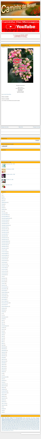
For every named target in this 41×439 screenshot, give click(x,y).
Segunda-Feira (4, 392)
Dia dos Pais (4, 304)
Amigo (3, 205)
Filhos (23, 428)
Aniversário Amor (4, 223)
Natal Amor (3, 352)
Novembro (3, 369)
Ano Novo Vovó (4, 271)
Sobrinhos (3, 401)
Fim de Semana (4, 325)
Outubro (3, 371)
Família (3, 311)
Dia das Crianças (4, 292)
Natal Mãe (3, 362)
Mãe (2, 339)
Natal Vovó (3, 366)
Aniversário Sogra (5, 244)
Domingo (3, 308)
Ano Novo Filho (4, 260)
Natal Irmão (4, 361)
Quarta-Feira (13, 420)
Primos (3, 382)
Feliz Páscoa (11, 419)
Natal (2, 345)
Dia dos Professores (5, 306)
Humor (3, 329)
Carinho (3, 283)
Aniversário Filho (4, 228)
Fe (2, 313)
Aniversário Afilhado (5, 216)
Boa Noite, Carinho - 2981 (10, 174)
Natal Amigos (4, 350)
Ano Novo (33, 418)
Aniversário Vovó (4, 246)
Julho (3, 336)
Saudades (3, 389)
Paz (2, 375)
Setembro (3, 396)
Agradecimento (4, 202)
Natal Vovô (3, 368)
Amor (3, 211)
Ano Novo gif (4, 262)
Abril (2, 197)
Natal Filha (13, 423)
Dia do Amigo (4, 299)
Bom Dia (3, 281)
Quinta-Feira (4, 385)
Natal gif (3, 357)
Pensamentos (18, 418)
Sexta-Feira (4, 398)
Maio (2, 341)
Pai (2, 373)
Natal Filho (3, 355)
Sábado (3, 387)
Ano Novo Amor (4, 257)
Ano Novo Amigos (5, 255)
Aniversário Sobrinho (32, 427)
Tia (2, 406)
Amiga (3, 204)
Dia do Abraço (4, 297)
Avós (2, 276)
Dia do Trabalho (4, 301)
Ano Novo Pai (4, 269)
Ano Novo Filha (4, 258)
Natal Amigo (4, 348)
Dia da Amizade (24, 429)
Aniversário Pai (4, 235)
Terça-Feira (4, 405)
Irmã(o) (3, 332)
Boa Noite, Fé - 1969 (9, 179)
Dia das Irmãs (28, 429)
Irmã (2, 331)
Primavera (3, 380)
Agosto (3, 200)
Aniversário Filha (4, 227)
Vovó (2, 410)
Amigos (3, 207)
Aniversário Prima (5, 237)
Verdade (3, 408)
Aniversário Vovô (4, 248)
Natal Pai (3, 364)
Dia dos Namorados (5, 302)
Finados (3, 327)
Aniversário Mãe (4, 234)
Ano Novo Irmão (4, 265)
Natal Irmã (3, 359)
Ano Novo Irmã (4, 264)
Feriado (3, 318)
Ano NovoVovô (4, 274)
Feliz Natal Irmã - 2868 (10, 169)
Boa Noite (3, 278)
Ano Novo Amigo (4, 253)
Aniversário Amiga (23, 422)
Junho (3, 338)
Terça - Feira (4, 403)
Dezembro (3, 285)
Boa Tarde (20, 419)
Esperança (3, 309)
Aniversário (28, 418)
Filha (2, 320)
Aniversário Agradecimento (6, 218)
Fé (2, 315)
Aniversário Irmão (5, 232)
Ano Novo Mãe (4, 267)
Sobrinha (3, 399)
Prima (3, 378)
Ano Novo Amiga (4, 251)
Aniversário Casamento (6, 225)
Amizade (3, 209)
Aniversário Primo (5, 239)
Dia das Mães (4, 295)
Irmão (3, 334)
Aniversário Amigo (5, 221)
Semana (3, 394)
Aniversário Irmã (4, 230)
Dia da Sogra (4, 290)
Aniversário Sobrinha (5, 241)
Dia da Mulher (4, 288)
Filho (2, 322)
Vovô (2, 412)
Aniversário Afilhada (5, 214)
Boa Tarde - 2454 (9, 184)
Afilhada (3, 198)
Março (3, 343)
